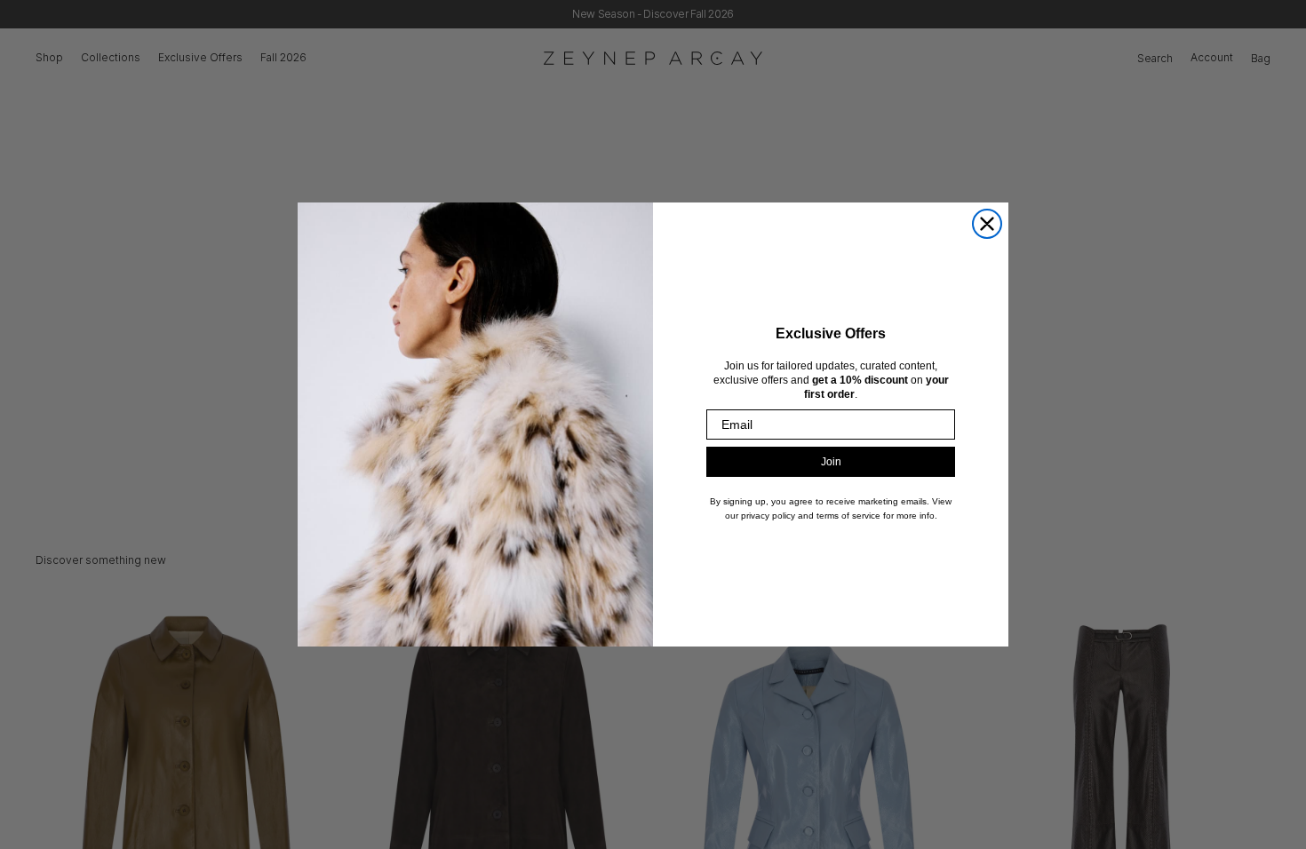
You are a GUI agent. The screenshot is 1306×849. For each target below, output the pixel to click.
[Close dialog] (987, 224)
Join (831, 462)
